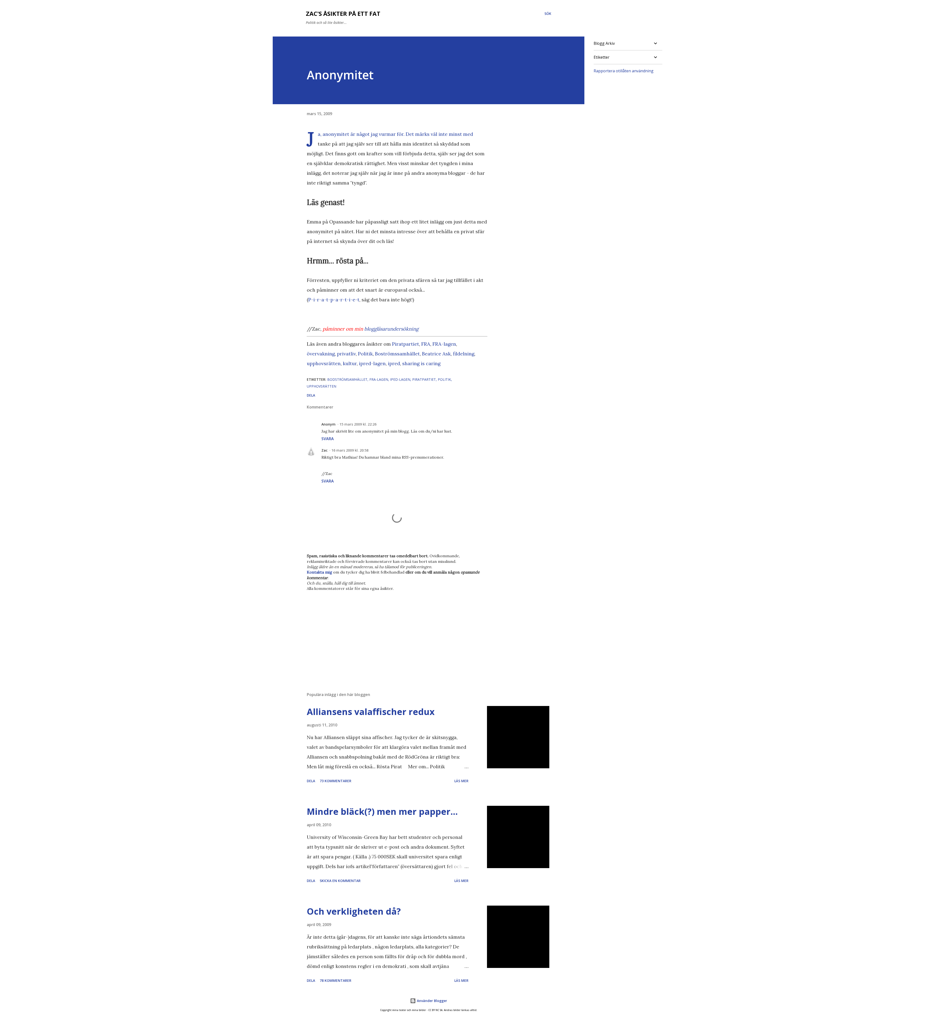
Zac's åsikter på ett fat (343, 13)
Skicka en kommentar (340, 880)
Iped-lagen (400, 379)
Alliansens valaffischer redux (371, 712)
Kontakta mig (319, 572)
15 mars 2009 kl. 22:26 (357, 424)
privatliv (346, 354)
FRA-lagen (444, 344)
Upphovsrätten (321, 386)
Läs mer (461, 781)
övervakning (321, 354)
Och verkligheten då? (354, 911)
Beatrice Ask (436, 354)
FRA (425, 344)
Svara (327, 438)
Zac (324, 450)
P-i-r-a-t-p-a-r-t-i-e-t (333, 300)
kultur (350, 363)
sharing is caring (421, 363)
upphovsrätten (324, 363)
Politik (365, 354)
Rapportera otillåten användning (624, 71)
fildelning (463, 354)
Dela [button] (311, 395)
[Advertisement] (389, 631)
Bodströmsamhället (347, 379)
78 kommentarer (335, 980)
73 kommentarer (335, 781)
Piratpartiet (405, 344)
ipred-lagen (372, 363)
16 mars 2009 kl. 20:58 (349, 450)
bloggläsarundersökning (391, 329)
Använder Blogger (431, 1000)
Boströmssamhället (397, 354)
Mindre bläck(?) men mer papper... (382, 811)
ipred (394, 363)
